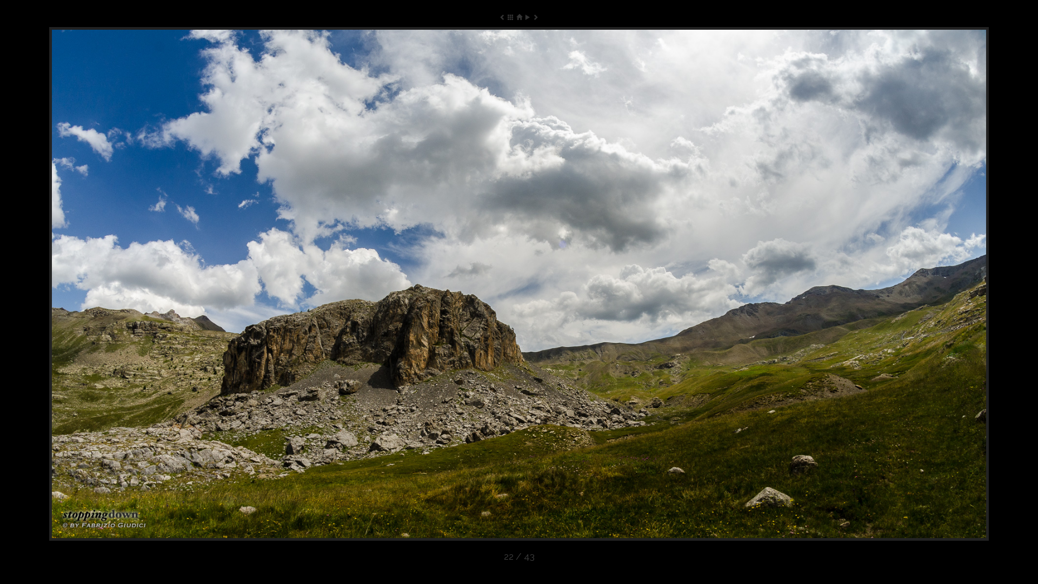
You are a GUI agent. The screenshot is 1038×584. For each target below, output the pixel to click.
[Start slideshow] (527, 17)
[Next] (801, 284)
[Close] (519, 17)
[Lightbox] (511, 17)
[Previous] (237, 284)
